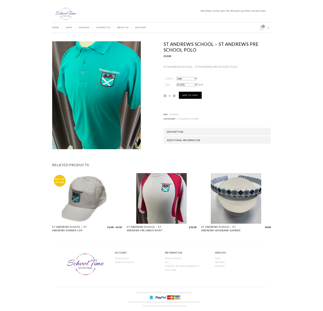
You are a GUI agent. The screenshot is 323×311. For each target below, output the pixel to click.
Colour (169, 78)
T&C (167, 262)
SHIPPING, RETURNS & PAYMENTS (182, 266)
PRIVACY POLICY (173, 258)
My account (122, 258)
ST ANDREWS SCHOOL (188, 119)
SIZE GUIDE (170, 270)
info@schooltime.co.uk (176, 302)
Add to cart (190, 95)
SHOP (218, 258)
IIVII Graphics (180, 305)
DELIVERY (220, 262)
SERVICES (220, 266)
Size (167, 84)
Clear (200, 84)
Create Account (124, 262)
